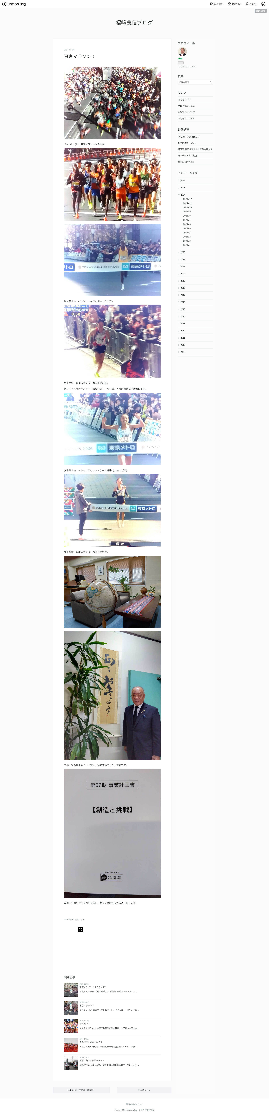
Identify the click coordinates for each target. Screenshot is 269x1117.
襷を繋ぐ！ (84, 1024)
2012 (183, 330)
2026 (183, 180)
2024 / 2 (187, 241)
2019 (183, 281)
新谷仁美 (97, 552)
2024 (183, 195)
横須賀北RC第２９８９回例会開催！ (195, 149)
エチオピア (120, 470)
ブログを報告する (146, 1110)
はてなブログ (184, 99)
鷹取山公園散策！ (186, 162)
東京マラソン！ (80, 56)
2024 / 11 (187, 203)
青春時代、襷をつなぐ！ (91, 1042)
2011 (183, 338)
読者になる (261, 11)
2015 (183, 309)
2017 (183, 295)
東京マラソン (88, 144)
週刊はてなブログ (186, 112)
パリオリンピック (83, 388)
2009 (183, 352)
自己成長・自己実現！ (188, 155)
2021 (183, 266)
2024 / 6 (187, 224)
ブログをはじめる (186, 106)
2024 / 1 (187, 245)
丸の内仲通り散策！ (187, 143)
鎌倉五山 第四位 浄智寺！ (81, 1090)
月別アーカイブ (188, 173)
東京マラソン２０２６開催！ (93, 987)
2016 (183, 302)
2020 (183, 273)
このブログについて (187, 66)
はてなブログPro (186, 118)
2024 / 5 (187, 228)
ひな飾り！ (144, 1090)
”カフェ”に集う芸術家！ (189, 136)
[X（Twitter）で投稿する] (80, 929)
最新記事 (183, 129)
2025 (183, 187)
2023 (183, 252)
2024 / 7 (187, 220)
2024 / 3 (187, 237)
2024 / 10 (187, 207)
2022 (183, 259)
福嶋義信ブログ (134, 22)
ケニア (108, 301)
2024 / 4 (187, 232)
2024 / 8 (187, 216)
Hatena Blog (131, 1110)
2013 (183, 323)
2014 (183, 316)
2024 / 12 (187, 199)
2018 (183, 288)
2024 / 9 (187, 211)
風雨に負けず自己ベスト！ (92, 1060)
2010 (183, 345)
